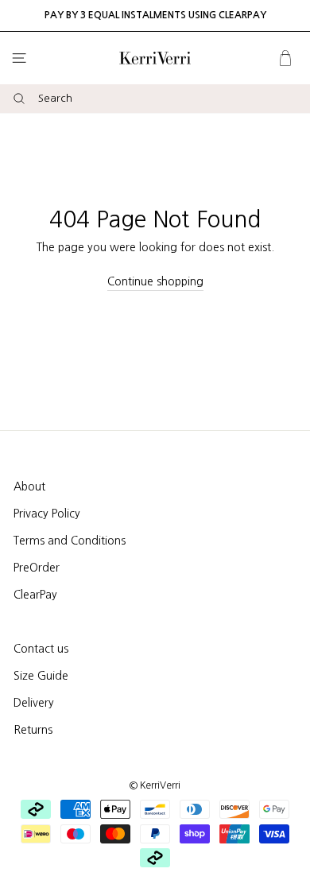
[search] (174, 99)
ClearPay (35, 594)
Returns (33, 729)
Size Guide (41, 675)
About (29, 486)
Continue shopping (155, 281)
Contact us (41, 648)
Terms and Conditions (70, 540)
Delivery (34, 702)
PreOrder (37, 567)
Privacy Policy (47, 513)
